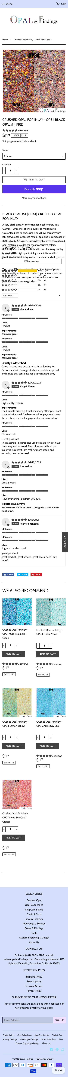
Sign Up (59, 1020)
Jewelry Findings (34, 918)
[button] (10, 130)
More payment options (34, 197)
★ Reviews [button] (64, 541)
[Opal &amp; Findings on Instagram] (62, 1049)
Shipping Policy (34, 976)
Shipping (7, 141)
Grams (5, 150)
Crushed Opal (34, 900)
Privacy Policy (34, 990)
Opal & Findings (26, 1059)
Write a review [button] (31, 261)
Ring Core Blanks (34, 909)
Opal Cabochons (34, 904)
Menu (9, 3)
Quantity (6, 164)
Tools (34, 933)
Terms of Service (34, 985)
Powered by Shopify (44, 1059)
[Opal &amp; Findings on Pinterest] (57, 1049)
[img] (19, 305)
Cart (63, 3)
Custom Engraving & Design (34, 937)
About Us (34, 942)
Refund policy (34, 981)
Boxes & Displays (34, 928)
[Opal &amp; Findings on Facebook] (51, 1049)
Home (5, 39)
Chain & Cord (34, 914)
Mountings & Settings (34, 923)
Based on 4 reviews (12, 256)
